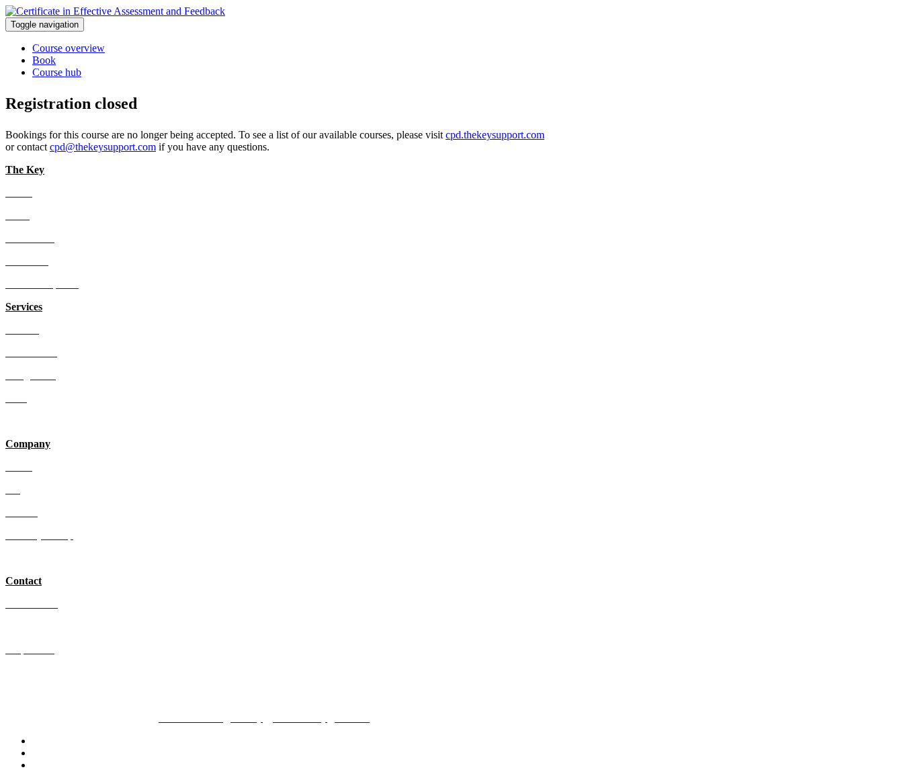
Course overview (68, 48)
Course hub (56, 72)
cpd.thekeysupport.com (495, 134)
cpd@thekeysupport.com (103, 147)
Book (44, 60)
